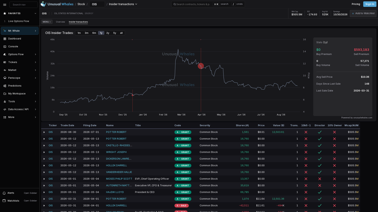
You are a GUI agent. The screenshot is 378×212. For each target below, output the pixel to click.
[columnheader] (44, 125)
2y (107, 32)
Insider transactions (78, 22)
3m (86, 32)
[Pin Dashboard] (34, 39)
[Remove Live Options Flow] (36, 21)
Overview (60, 22)
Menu (46, 22)
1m (79, 32)
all (121, 32)
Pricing (356, 4)
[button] (363, 13)
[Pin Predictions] (34, 86)
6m (94, 32)
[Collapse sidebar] (5, 5)
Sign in (369, 4)
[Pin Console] (34, 46)
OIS (51, 132)
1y (101, 32)
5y (114, 32)
